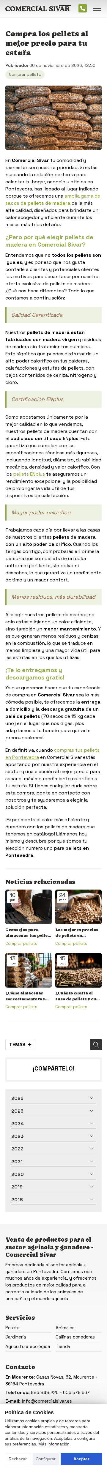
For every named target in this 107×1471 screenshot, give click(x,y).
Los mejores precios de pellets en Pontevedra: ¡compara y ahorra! (76, 933)
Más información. (54, 1444)
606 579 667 (76, 1392)
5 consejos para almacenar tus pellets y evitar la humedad (28, 933)
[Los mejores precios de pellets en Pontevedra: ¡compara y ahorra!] (78, 907)
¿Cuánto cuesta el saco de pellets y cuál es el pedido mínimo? (77, 996)
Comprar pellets (25, 74)
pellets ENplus (29, 474)
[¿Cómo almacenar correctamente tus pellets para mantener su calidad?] (28, 970)
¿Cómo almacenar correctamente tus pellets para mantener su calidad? (28, 996)
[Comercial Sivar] (38, 8)
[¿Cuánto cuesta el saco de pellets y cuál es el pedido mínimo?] (78, 970)
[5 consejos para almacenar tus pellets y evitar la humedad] (28, 907)
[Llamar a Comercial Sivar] (82, 8)
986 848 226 (45, 1392)
